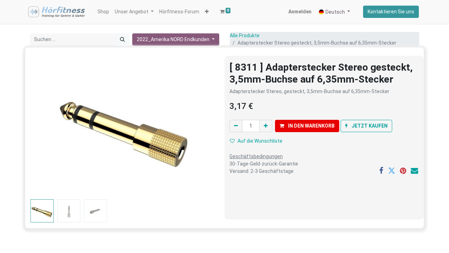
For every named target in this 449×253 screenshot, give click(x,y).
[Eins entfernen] (235, 126)
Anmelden (299, 11)
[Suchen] (122, 39)
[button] (207, 11)
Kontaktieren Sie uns (391, 11)
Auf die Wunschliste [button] (259, 141)
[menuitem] (103, 11)
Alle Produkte (245, 35)
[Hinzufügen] (265, 126)
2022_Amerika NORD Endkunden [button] (173, 39)
